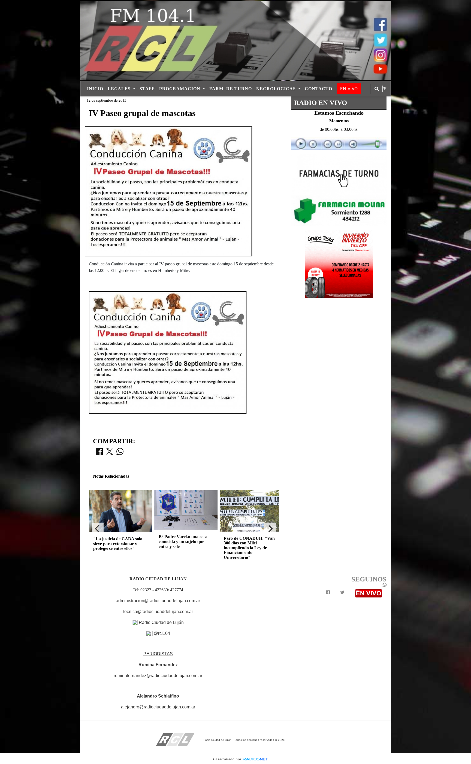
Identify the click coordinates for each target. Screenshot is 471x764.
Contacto (318, 88)
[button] (376, 89)
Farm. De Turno (230, 88)
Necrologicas (276, 88)
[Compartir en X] (109, 453)
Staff (147, 88)
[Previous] (98, 529)
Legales (120, 88)
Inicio (95, 88)
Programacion (180, 88)
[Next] (270, 529)
